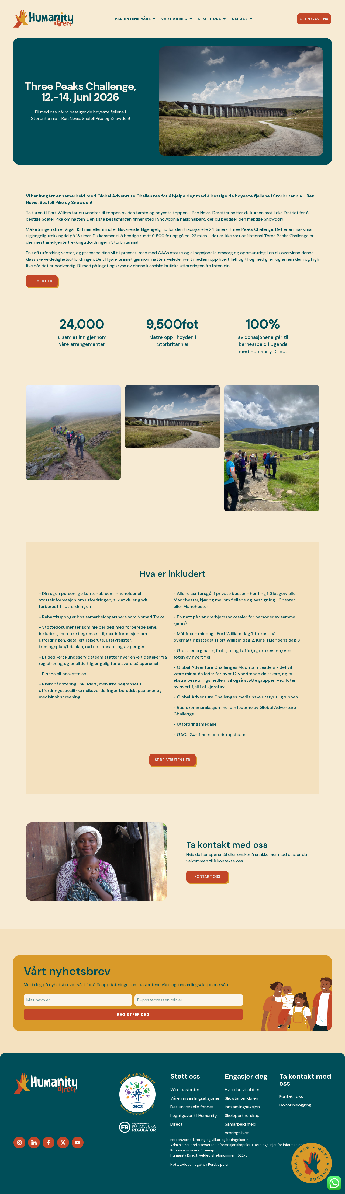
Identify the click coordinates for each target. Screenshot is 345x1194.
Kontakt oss (291, 1096)
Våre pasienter (184, 1089)
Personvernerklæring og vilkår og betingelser (208, 1139)
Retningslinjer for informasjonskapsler (285, 1145)
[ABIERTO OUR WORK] (191, 18)
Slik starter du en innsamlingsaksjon (242, 1102)
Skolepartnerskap (242, 1115)
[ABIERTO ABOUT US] (251, 18)
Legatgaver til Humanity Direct (193, 1120)
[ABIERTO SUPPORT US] (224, 18)
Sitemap (207, 1150)
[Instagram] (19, 1142)
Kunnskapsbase (183, 1150)
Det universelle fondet (192, 1107)
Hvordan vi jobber (242, 1089)
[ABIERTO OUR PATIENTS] (154, 18)
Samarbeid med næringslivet (240, 1128)
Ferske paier (218, 1164)
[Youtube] (78, 1142)
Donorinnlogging (295, 1105)
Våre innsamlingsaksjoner (195, 1098)
